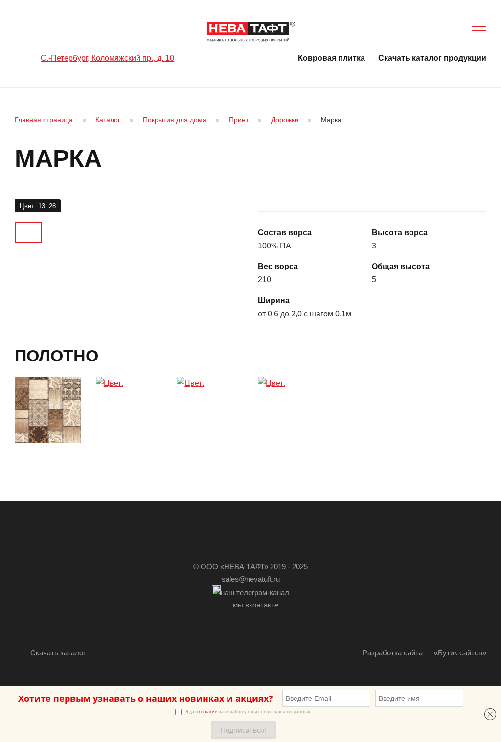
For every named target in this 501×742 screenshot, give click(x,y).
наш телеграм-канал (255, 592)
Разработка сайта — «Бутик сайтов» (424, 653)
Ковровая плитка (331, 58)
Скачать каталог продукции (432, 58)
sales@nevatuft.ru (251, 579)
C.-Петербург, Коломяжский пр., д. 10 (107, 58)
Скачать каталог (58, 653)
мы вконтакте (255, 605)
